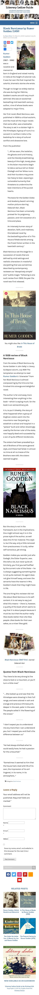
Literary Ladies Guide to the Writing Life (19, 986)
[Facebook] (8, 874)
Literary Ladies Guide (19, 8)
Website (5, 839)
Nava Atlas (8, 36)
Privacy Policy (20, 990)
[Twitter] (14, 874)
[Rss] (30, 874)
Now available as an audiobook (19, 981)
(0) (16, 38)
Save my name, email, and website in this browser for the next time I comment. (18, 851)
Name (5, 824)
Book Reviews (17, 781)
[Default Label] (25, 874)
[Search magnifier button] (34, 867)
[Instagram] (19, 874)
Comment (7, 806)
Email (5, 832)
